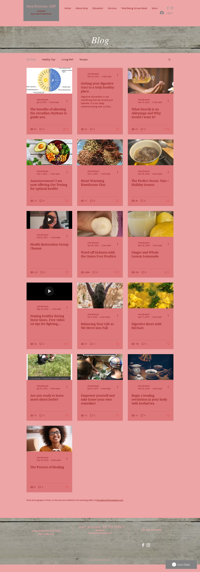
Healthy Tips (48, 59)
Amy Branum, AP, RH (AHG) (102, 527)
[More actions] (68, 101)
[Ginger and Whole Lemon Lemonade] (150, 224)
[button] (169, 59)
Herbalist (41, 11)
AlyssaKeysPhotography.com (109, 500)
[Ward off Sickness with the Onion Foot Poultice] (100, 224)
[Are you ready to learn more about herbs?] (49, 367)
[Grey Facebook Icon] (168, 8)
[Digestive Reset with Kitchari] (150, 295)
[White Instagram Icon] (148, 545)
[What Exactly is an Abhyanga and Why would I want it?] (150, 81)
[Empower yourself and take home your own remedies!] (100, 367)
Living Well (67, 59)
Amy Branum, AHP (41, 6)
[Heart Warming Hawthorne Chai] (100, 152)
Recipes (84, 59)
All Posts (31, 59)
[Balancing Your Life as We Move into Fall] (100, 295)
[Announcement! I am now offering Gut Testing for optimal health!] (49, 152)
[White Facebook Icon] (143, 545)
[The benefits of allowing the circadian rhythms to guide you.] (49, 81)
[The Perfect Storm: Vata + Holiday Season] (150, 152)
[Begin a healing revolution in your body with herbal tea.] (150, 367)
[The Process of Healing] (49, 439)
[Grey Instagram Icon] (172, 8)
